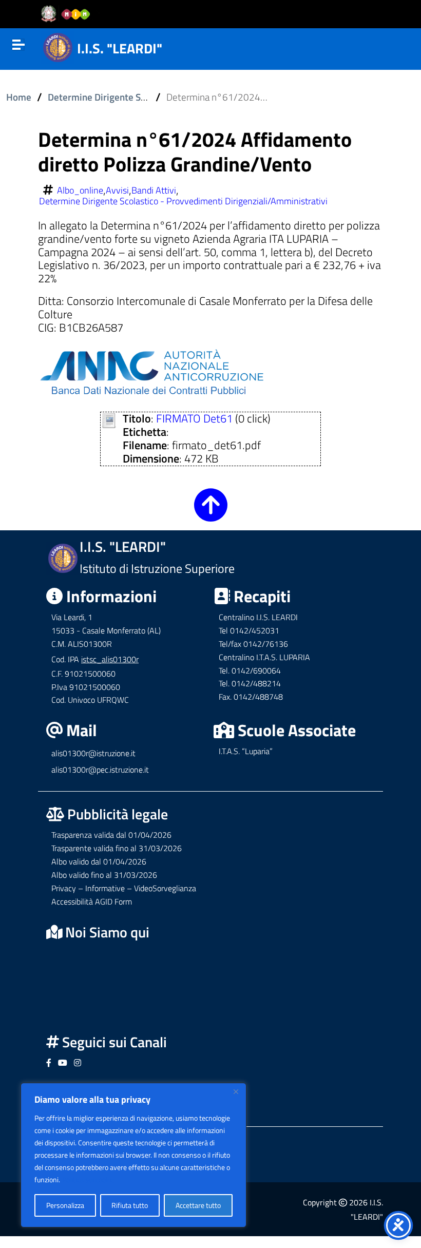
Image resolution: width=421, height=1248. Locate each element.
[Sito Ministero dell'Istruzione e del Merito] (69, 14)
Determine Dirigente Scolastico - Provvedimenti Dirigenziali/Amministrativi (183, 201)
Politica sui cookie (88, 1179)
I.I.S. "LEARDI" (119, 48)
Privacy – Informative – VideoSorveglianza (123, 888)
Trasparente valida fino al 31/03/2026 (116, 848)
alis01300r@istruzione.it (93, 753)
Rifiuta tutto (129, 1205)
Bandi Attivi (153, 190)
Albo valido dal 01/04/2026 (98, 861)
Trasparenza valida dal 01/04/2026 (111, 835)
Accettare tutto (198, 1205)
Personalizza (65, 1205)
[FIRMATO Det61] (109, 419)
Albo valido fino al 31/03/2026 (104, 875)
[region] (133, 1155)
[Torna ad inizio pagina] (210, 513)
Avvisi (117, 190)
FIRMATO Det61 (194, 418)
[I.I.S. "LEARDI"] (57, 46)
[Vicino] (235, 1091)
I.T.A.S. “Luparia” (246, 751)
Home (18, 97)
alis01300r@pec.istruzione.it (100, 769)
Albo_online (80, 190)
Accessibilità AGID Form (91, 901)
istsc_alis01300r (110, 659)
